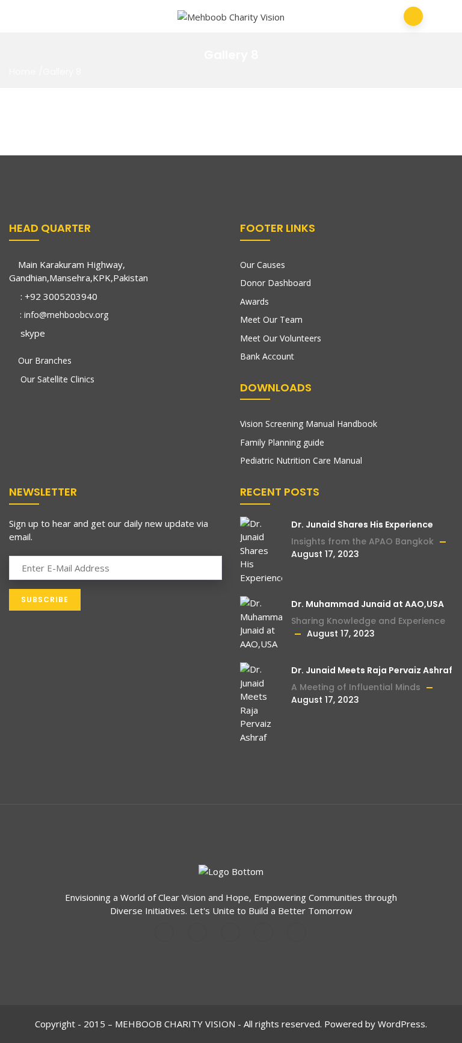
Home (22, 71)
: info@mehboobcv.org (62, 314)
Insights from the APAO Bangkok (362, 541)
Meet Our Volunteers (280, 338)
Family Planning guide (282, 442)
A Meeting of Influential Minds (355, 687)
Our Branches (45, 360)
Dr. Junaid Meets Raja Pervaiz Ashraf (371, 670)
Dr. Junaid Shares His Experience (362, 524)
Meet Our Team (271, 319)
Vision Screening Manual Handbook (308, 423)
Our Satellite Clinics (56, 379)
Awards (254, 301)
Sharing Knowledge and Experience (368, 621)
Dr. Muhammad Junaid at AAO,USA (367, 604)
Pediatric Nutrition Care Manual (301, 460)
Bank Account (267, 356)
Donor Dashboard (275, 282)
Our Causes (262, 264)
